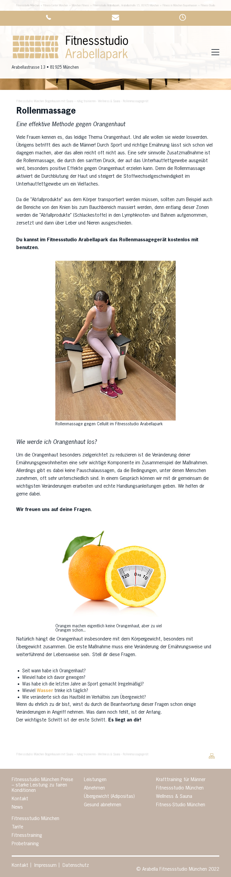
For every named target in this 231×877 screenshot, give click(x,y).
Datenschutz (76, 865)
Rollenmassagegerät (135, 101)
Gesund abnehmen (102, 805)
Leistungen (95, 779)
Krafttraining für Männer (180, 779)
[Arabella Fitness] (70, 60)
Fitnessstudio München (180, 788)
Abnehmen (94, 788)
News (17, 807)
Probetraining (25, 844)
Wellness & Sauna (109, 101)
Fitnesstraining (27, 835)
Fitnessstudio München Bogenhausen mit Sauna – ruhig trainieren (56, 101)
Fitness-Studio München (180, 805)
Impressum (45, 865)
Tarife (17, 827)
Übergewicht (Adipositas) (109, 796)
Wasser (45, 690)
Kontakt (20, 799)
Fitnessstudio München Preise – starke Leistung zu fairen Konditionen (42, 785)
